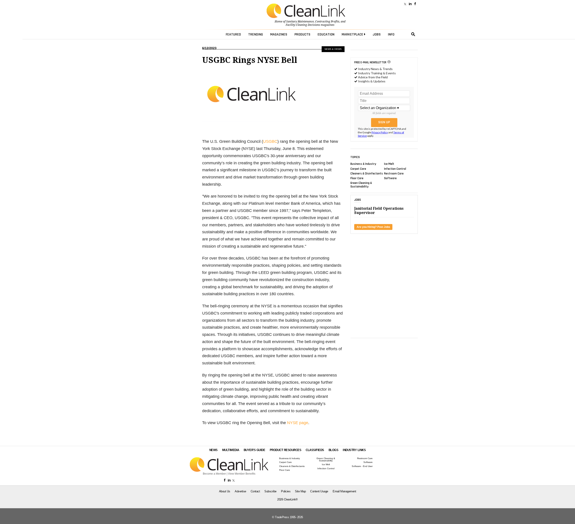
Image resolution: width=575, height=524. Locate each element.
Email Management (344, 491)
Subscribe (270, 491)
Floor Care (356, 178)
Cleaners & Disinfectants (366, 173)
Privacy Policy (380, 132)
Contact (255, 491)
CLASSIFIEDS (315, 450)
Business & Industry (363, 164)
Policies (285, 491)
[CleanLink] (306, 11)
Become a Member (214, 473)
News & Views (333, 49)
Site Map (300, 491)
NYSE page (297, 423)
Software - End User (362, 466)
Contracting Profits (327, 21)
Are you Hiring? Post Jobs (373, 227)
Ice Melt (389, 164)
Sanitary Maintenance (300, 21)
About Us (224, 491)
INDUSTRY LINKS (354, 450)
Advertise (240, 491)
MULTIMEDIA (230, 450)
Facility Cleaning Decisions (303, 24)
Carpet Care (358, 169)
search (413, 34)
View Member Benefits (241, 473)
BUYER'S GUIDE (254, 450)
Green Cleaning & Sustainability (361, 185)
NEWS (213, 450)
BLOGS (333, 450)
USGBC (270, 141)
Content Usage (319, 491)
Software (390, 178)
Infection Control (395, 169)
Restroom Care (394, 173)
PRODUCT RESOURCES (285, 450)
